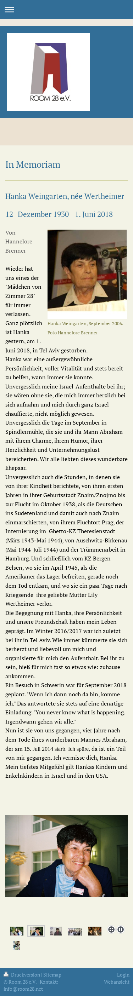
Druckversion (25, 974)
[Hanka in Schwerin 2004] (66, 869)
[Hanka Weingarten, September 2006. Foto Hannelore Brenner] (87, 274)
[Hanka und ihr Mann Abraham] (94, 931)
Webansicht (116, 981)
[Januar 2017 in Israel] (16, 945)
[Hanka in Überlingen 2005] (56, 931)
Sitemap (52, 974)
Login (123, 974)
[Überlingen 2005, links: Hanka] (75, 931)
